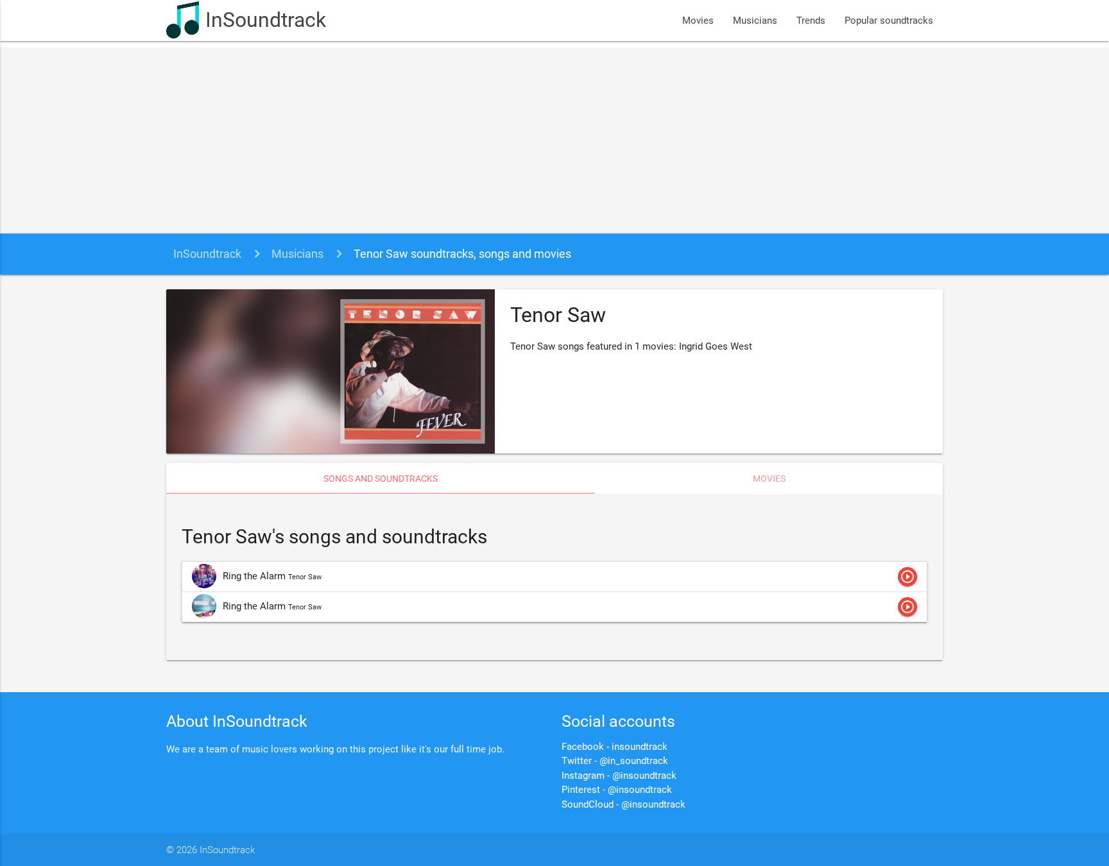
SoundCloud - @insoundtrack (623, 804)
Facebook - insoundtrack (614, 746)
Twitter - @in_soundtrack (615, 761)
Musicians (755, 20)
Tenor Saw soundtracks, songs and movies (462, 253)
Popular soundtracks (889, 20)
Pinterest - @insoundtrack (617, 789)
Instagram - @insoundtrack (619, 775)
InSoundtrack (265, 20)
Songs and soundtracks (380, 478)
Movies (698, 20)
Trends (810, 20)
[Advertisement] (554, 137)
